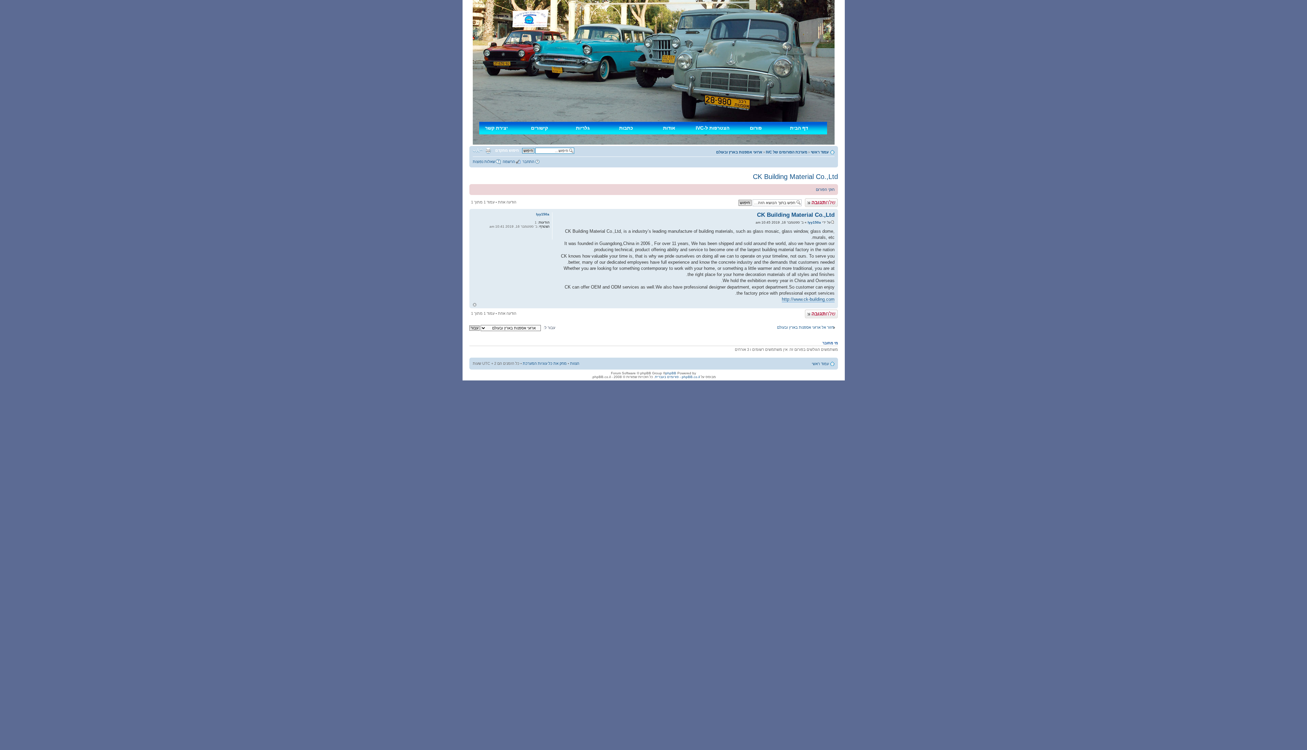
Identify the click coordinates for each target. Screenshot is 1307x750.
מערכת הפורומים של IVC (786, 152)
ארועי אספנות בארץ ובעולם (739, 152)
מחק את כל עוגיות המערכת (545, 363)
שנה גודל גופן (478, 151)
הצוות (574, 363)
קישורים (539, 128)
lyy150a (814, 222)
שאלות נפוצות (484, 162)
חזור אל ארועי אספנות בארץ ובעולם (805, 327)
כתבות (626, 128)
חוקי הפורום (825, 190)
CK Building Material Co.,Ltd (795, 176)
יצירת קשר (496, 128)
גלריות (583, 128)
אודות (669, 128)
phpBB (670, 373)
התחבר (528, 162)
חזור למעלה (475, 305)
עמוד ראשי (820, 152)
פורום (756, 128)
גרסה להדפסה (488, 151)
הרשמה (509, 162)
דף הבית (799, 128)
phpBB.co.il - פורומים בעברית (677, 377)
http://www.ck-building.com (808, 299)
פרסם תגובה (827, 200)
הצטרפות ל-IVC (712, 128)
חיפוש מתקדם (507, 150)
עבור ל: (549, 328)
